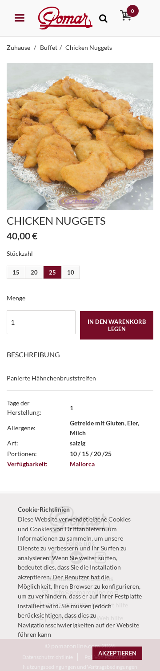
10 (70, 272)
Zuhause (19, 47)
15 (16, 272)
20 (34, 272)
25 (52, 272)
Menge (16, 298)
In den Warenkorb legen (117, 325)
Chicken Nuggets (88, 47)
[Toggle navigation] (103, 18)
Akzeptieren (117, 653)
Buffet (48, 47)
